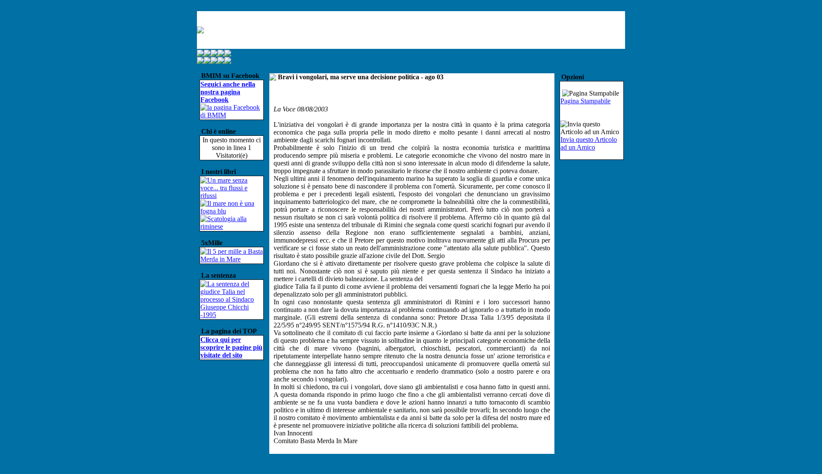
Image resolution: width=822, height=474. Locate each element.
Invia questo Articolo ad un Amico (588, 143)
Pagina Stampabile (585, 101)
